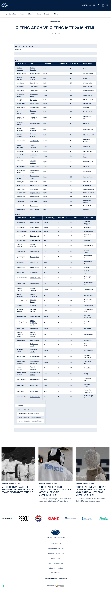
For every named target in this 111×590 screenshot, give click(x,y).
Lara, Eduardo (34, 141)
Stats (30, 14)
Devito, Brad (34, 90)
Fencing (5, 483)
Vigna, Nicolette (35, 379)
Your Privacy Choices (55, 563)
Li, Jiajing (33, 305)
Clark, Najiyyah (34, 236)
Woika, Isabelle (35, 397)
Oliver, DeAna (34, 328)
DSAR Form (55, 558)
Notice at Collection (55, 568)
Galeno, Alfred (34, 103)
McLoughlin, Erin (35, 316)
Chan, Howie (34, 83)
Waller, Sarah (34, 385)
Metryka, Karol (34, 166)
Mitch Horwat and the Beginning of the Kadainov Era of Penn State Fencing (17, 489)
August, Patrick (35, 73)
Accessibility (55, 572)
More (56, 14)
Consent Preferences (56, 548)
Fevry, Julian (33, 100)
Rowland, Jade (34, 356)
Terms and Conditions (55, 553)
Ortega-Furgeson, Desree (33, 334)
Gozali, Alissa (34, 267)
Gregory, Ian (33, 117)
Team (22, 14)
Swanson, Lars (34, 196)
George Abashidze (24, 421)
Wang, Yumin (34, 391)
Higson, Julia (34, 272)
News (39, 14)
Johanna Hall (23, 413)
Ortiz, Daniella (34, 340)
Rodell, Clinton (34, 185)
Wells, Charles (34, 209)
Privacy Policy (56, 543)
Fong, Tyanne (34, 251)
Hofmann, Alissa (35, 277)
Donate (47, 14)
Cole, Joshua (34, 86)
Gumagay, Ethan (35, 123)
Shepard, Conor (35, 192)
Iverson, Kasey (34, 283)
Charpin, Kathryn (35, 231)
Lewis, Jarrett (34, 151)
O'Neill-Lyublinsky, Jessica (33, 323)
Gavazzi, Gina (34, 257)
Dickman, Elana (35, 240)
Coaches (18, 49)
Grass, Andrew (34, 107)
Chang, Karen (34, 227)
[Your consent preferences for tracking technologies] (4, 586)
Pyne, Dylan (33, 181)
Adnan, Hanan (34, 222)
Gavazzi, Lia (34, 262)
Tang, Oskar (34, 201)
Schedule (12, 14)
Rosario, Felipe (34, 189)
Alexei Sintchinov (24, 417)
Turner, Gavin (34, 206)
